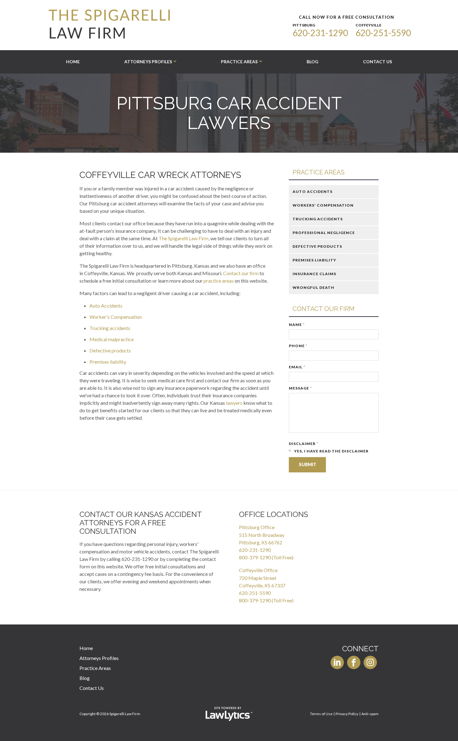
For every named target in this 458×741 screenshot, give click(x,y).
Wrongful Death (313, 287)
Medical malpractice (111, 339)
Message (300, 388)
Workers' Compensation (323, 205)
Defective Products (317, 246)
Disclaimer (303, 443)
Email (297, 367)
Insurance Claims (314, 273)
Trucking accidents (109, 328)
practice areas (218, 281)
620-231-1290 (320, 32)
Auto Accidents (105, 305)
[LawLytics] (229, 714)
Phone (298, 345)
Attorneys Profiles (148, 61)
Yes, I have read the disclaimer (331, 451)
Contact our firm (241, 273)
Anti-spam (370, 713)
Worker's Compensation (115, 317)
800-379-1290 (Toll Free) (266, 557)
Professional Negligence (324, 232)
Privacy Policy (347, 713)
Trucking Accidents (318, 219)
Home (73, 61)
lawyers (234, 403)
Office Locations (273, 514)
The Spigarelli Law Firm (183, 238)
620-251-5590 (383, 32)
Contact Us (377, 61)
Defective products (110, 350)
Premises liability (107, 362)
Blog (312, 61)
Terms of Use (321, 713)
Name (297, 324)
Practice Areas (239, 61)
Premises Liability (314, 260)
